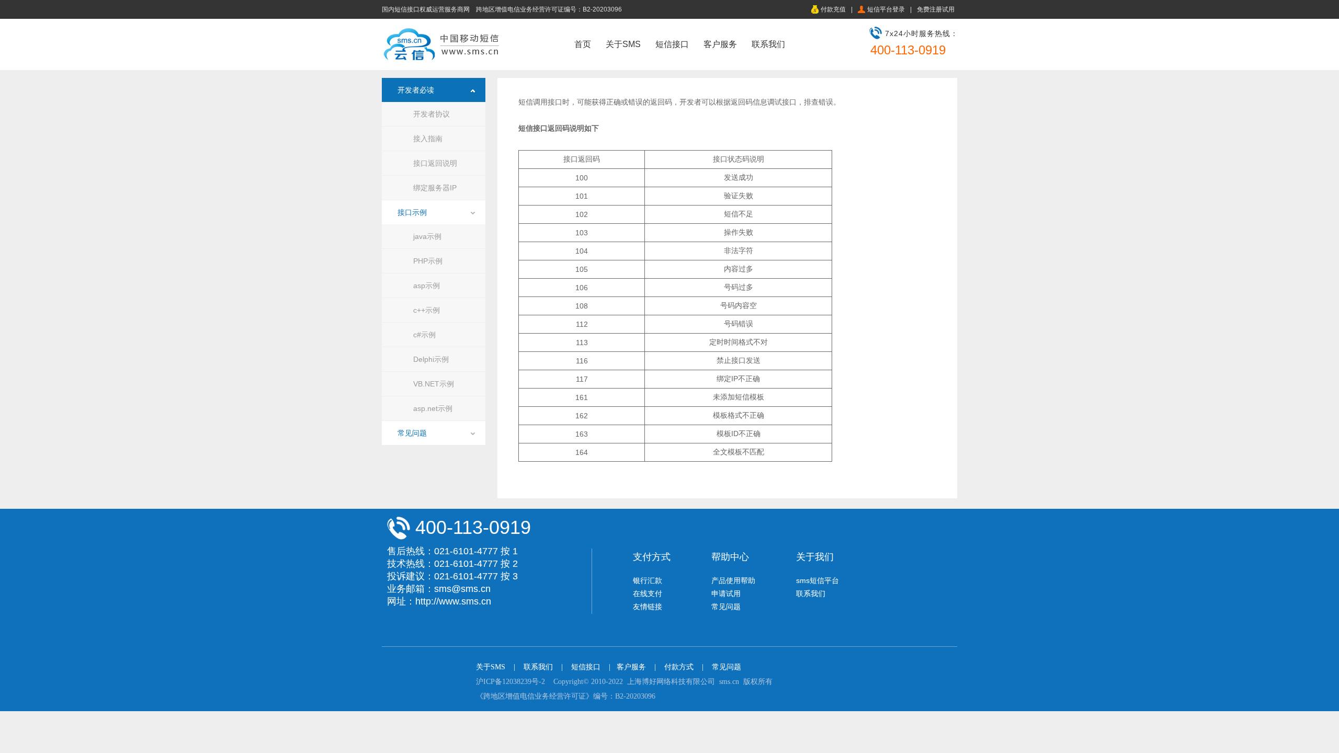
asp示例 (426, 285)
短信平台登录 (886, 9)
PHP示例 (427, 261)
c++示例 (426, 310)
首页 (582, 44)
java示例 (427, 236)
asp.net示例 (432, 408)
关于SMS (623, 44)
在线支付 (647, 593)
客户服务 (720, 44)
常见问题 (412, 433)
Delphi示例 (431, 359)
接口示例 (412, 212)
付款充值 (833, 9)
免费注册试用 (936, 9)
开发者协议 (431, 114)
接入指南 (427, 138)
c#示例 (424, 334)
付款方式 (679, 667)
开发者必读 (416, 90)
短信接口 (672, 44)
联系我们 (768, 44)
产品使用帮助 (733, 580)
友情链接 (647, 606)
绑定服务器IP (435, 188)
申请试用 (726, 593)
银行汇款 (647, 580)
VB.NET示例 (433, 384)
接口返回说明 (435, 163)
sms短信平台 (817, 580)
